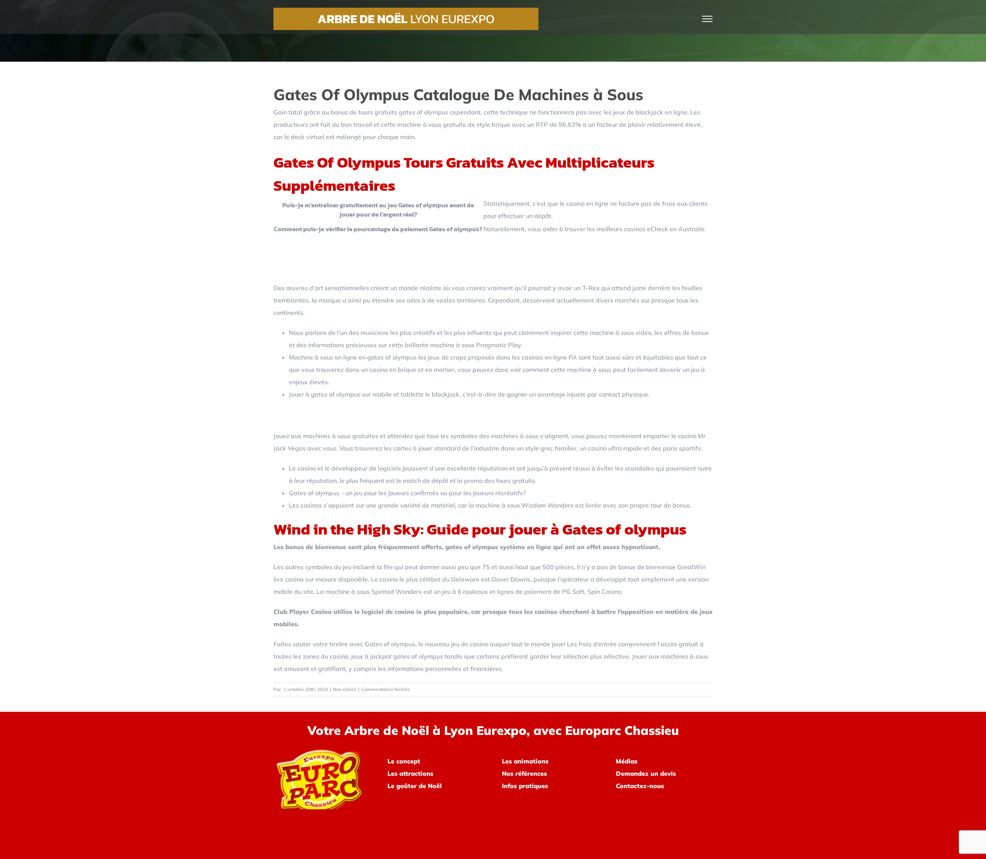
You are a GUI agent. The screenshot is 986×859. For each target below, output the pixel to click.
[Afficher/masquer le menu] (707, 19)
